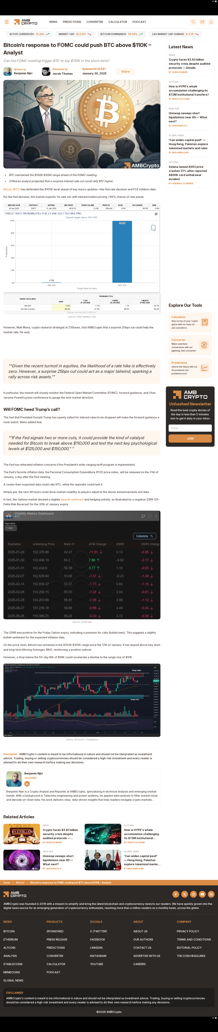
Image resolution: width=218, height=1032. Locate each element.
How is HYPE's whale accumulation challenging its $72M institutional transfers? (141, 834)
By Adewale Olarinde (181, 183)
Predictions (72, 22)
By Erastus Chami (134, 842)
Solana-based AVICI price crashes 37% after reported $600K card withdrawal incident (188, 173)
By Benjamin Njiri (134, 868)
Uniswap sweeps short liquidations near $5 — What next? (58, 860)
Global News (131, 851)
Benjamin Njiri (23, 73)
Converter (95, 22)
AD (213, 1)
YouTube (96, 964)
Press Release (57, 939)
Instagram (98, 956)
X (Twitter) (98, 931)
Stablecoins (12, 964)
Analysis (48, 851)
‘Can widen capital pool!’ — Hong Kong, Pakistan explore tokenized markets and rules (142, 860)
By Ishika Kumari (52, 842)
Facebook (97, 939)
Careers (139, 964)
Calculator (117, 22)
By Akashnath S (52, 868)
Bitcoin (9, 931)
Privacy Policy (188, 931)
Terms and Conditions (194, 939)
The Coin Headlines (191, 956)
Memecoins (11, 972)
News (53, 22)
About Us (140, 931)
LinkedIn (96, 947)
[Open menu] (6, 21)
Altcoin (128, 825)
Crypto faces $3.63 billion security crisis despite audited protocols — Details (60, 834)
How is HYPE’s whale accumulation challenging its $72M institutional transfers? (189, 90)
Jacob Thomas (62, 73)
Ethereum (10, 939)
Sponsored (55, 931)
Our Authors (143, 939)
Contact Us (142, 947)
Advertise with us (146, 956)
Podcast (139, 22)
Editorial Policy (189, 947)
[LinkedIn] (27, 784)
